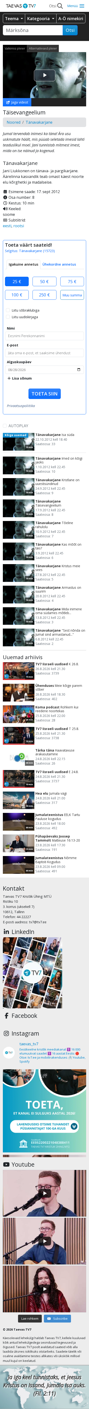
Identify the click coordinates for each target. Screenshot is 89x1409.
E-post (12, 345)
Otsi (70, 30)
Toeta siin (45, 393)
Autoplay (18, 425)
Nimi (11, 328)
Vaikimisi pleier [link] (15, 48)
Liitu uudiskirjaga (25, 317)
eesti (7, 225)
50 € (44, 281)
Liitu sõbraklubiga (25, 310)
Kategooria (39, 18)
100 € (16, 295)
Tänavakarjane (39, 122)
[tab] (23, 264)
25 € (17, 281)
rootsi (18, 225)
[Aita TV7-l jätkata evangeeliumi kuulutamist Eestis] (44, 1110)
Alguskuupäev (19, 362)
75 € (72, 281)
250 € (44, 295)
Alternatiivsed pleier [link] (43, 48)
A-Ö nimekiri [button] (70, 18)
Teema (12, 18)
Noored (13, 122)
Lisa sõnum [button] (21, 378)
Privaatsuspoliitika (21, 405)
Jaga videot (19, 102)
